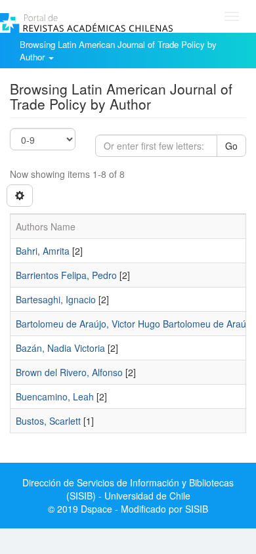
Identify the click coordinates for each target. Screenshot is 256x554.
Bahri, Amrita (43, 250)
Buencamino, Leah (55, 396)
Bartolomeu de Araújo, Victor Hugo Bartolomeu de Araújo (134, 323)
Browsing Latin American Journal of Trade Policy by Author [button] (118, 50)
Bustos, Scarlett (48, 420)
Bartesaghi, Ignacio (56, 299)
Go (231, 145)
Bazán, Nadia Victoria (60, 347)
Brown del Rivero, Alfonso (69, 372)
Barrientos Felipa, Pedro (66, 275)
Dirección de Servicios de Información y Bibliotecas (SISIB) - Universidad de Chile (128, 489)
